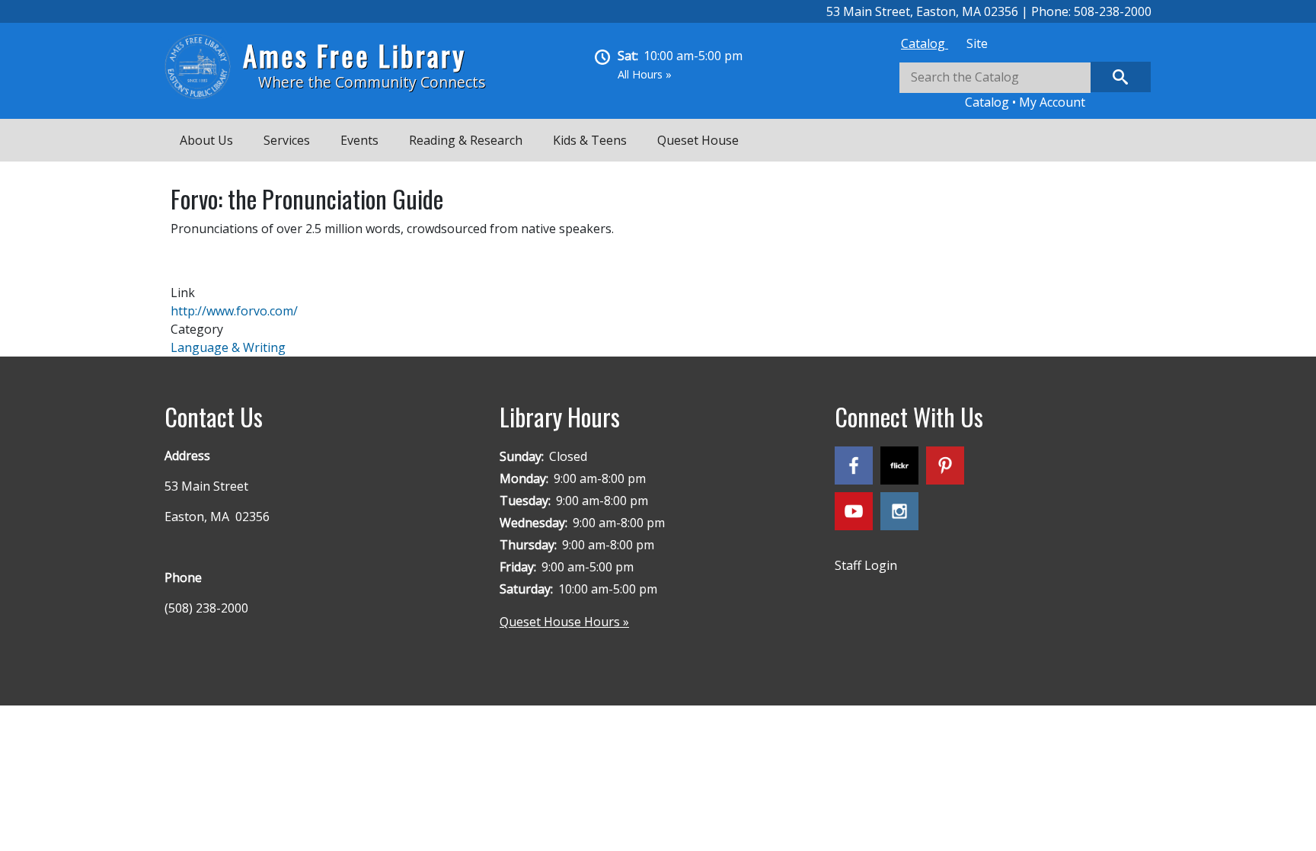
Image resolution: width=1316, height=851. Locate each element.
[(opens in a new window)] (857, 468)
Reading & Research (465, 140)
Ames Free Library (354, 55)
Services (287, 140)
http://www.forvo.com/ (234, 310)
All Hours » (645, 74)
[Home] (203, 66)
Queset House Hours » (564, 621)
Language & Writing (228, 347)
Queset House (698, 140)
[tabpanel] (1025, 86)
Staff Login (866, 565)
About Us (206, 140)
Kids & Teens (590, 140)
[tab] (924, 43)
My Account (1052, 102)
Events (359, 140)
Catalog (924, 43)
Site (977, 43)
